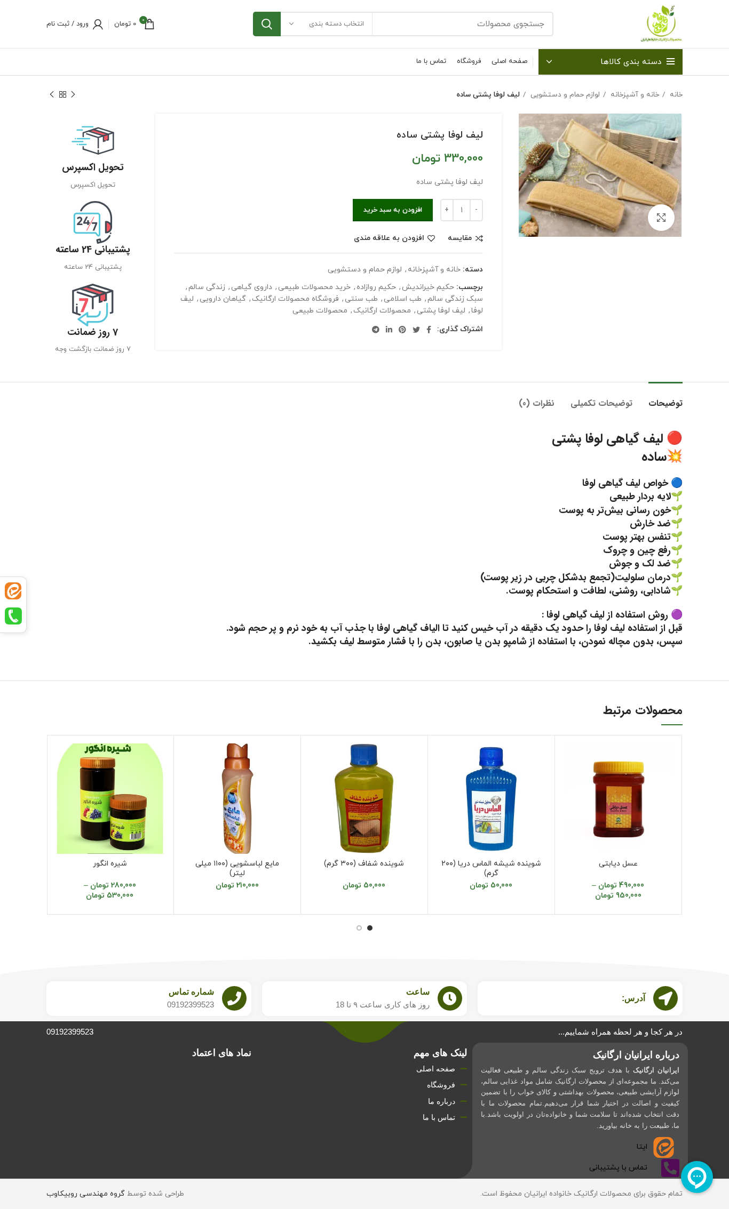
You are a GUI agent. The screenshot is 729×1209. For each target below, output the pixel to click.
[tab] (665, 398)
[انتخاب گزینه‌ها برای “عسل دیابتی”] (571, 785)
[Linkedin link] (389, 330)
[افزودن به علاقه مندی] (571, 761)
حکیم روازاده (376, 287)
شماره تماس (191, 991)
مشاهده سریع (571, 809)
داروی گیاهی (251, 287)
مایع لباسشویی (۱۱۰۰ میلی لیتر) (237, 868)
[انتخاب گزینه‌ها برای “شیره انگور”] (62, 785)
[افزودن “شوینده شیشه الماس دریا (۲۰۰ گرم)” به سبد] (444, 785)
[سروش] (13, 615)
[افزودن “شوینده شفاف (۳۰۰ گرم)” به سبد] (317, 785)
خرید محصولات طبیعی (314, 287)
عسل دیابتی (618, 864)
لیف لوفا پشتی (441, 311)
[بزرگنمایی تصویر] (661, 217)
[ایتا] (13, 590)
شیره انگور (110, 864)
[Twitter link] (416, 330)
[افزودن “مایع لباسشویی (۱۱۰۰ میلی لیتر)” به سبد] (190, 785)
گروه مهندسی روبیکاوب (85, 1194)
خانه (675, 95)
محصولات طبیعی (319, 311)
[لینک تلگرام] (376, 330)
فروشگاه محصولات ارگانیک (295, 299)
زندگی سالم (206, 287)
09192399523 (69, 1031)
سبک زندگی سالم (455, 299)
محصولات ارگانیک (382, 311)
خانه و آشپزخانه (633, 95)
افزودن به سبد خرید (392, 210)
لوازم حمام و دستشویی (564, 95)
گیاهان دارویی (223, 299)
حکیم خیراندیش (428, 287)
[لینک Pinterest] (402, 330)
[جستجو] (267, 24)
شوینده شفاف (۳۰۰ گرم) (364, 864)
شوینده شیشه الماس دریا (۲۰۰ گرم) (491, 868)
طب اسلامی (403, 299)
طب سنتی (361, 299)
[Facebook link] (428, 330)
